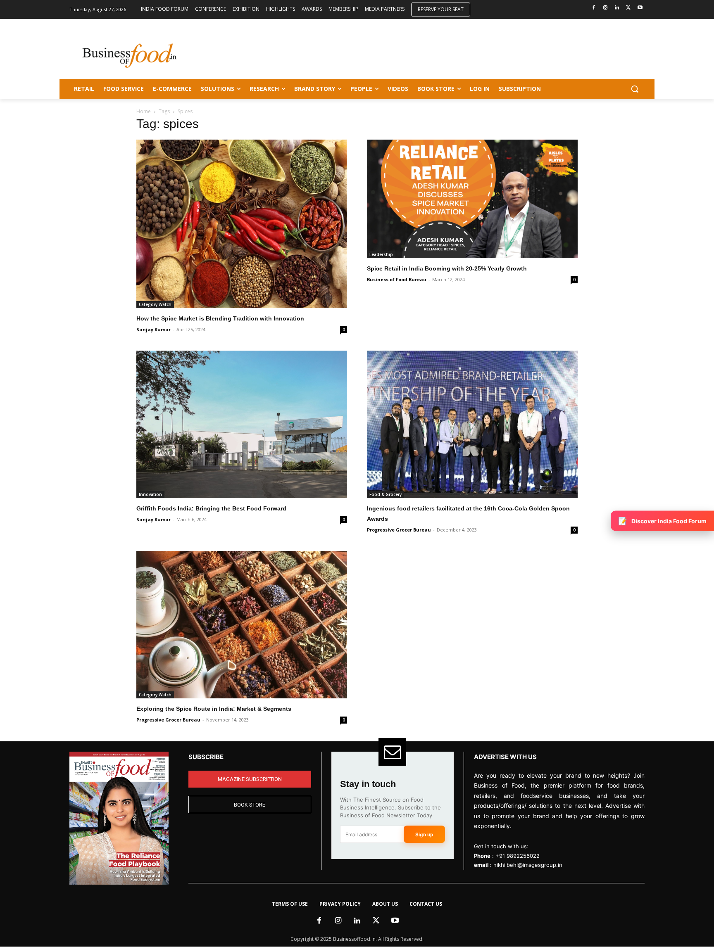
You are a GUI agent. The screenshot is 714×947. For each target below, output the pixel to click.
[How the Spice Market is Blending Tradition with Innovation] (241, 224)
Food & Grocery (385, 494)
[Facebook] (594, 8)
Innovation (150, 494)
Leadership (381, 254)
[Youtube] (640, 8)
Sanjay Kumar (153, 329)
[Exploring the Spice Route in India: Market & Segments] (241, 624)
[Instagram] (605, 8)
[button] (635, 89)
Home (143, 111)
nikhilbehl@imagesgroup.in (527, 865)
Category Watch (155, 304)
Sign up (424, 834)
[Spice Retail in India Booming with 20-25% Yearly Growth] (472, 199)
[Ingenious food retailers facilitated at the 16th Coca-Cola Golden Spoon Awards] (472, 424)
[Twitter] (628, 8)
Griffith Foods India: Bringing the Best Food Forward (211, 508)
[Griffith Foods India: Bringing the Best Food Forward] (241, 424)
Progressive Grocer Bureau (399, 530)
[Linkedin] (617, 8)
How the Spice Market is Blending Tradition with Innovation (220, 318)
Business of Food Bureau (396, 279)
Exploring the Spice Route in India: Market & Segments (213, 708)
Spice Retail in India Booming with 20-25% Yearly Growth (447, 268)
